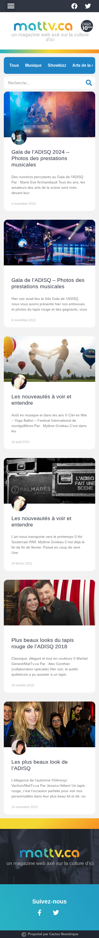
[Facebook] (74, 6)
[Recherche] (88, 82)
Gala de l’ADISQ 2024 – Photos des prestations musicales (40, 158)
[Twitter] (88, 6)
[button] (10, 6)
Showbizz (57, 65)
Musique (33, 65)
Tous (14, 65)
